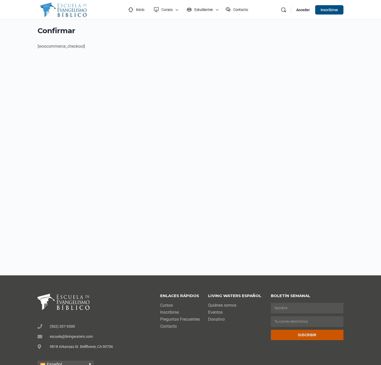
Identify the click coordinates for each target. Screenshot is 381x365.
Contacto (168, 326)
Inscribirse (329, 10)
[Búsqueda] (283, 10)
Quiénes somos (222, 305)
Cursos (166, 305)
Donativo (216, 319)
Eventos (215, 312)
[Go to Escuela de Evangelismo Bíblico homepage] (63, 9)
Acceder (303, 10)
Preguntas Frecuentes (180, 319)
